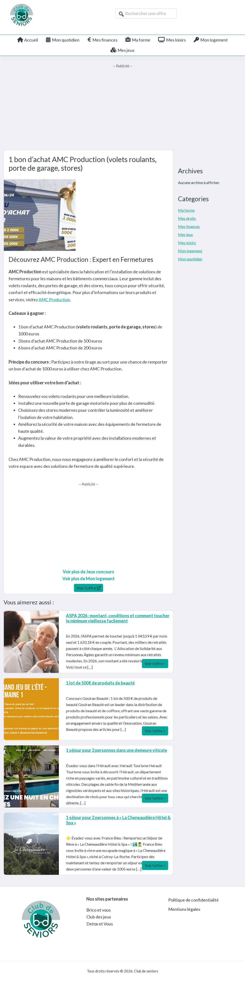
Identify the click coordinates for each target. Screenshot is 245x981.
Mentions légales (184, 909)
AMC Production (54, 299)
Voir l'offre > (155, 663)
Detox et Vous (99, 923)
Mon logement (190, 250)
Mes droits (187, 218)
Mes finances (189, 226)
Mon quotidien (190, 259)
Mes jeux (185, 234)
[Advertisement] (122, 109)
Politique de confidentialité (193, 899)
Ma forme (186, 210)
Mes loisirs (187, 242)
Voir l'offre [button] (86, 588)
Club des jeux (98, 916)
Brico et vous (98, 909)
